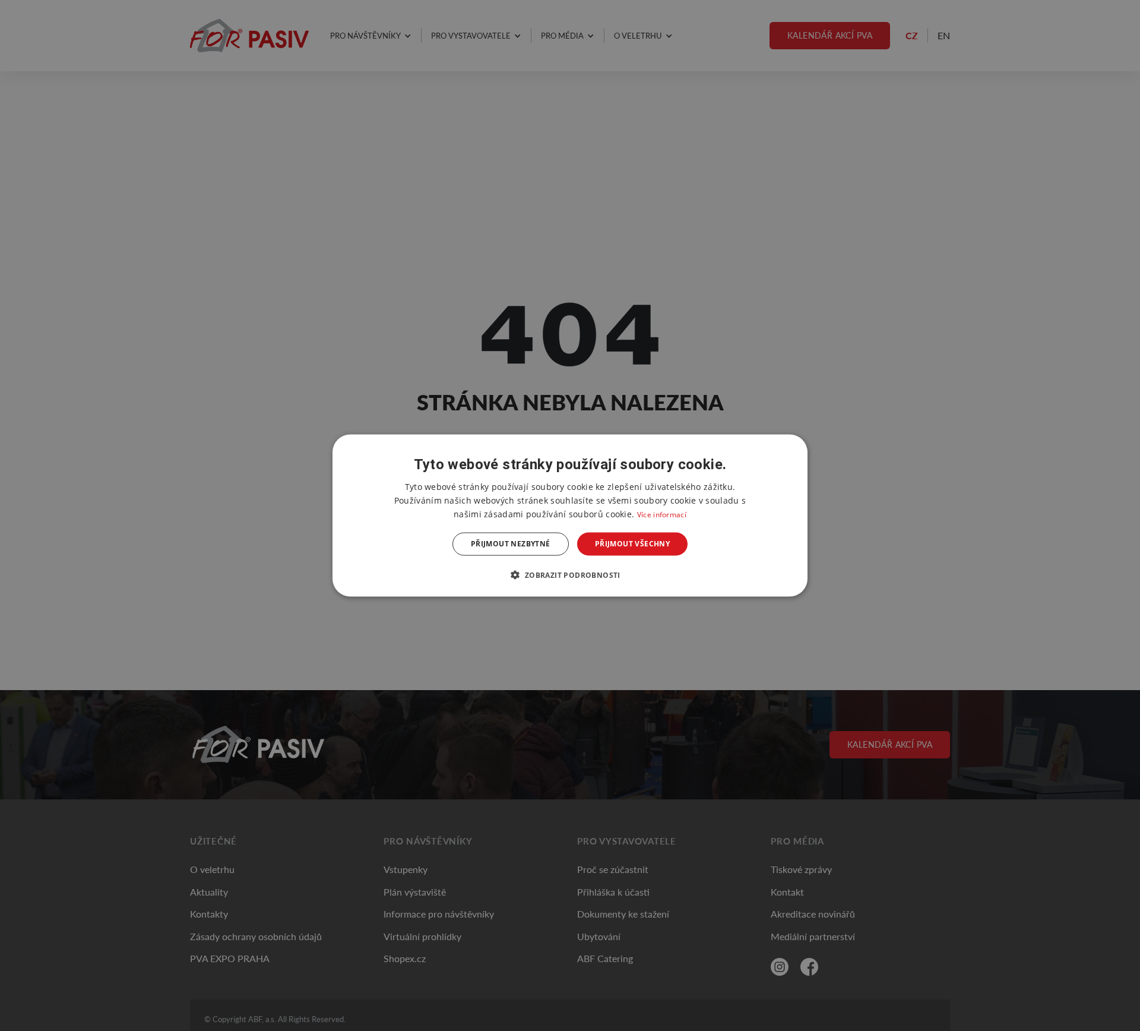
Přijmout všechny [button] (632, 544)
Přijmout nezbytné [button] (510, 544)
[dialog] (570, 516)
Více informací (661, 515)
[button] (570, 574)
